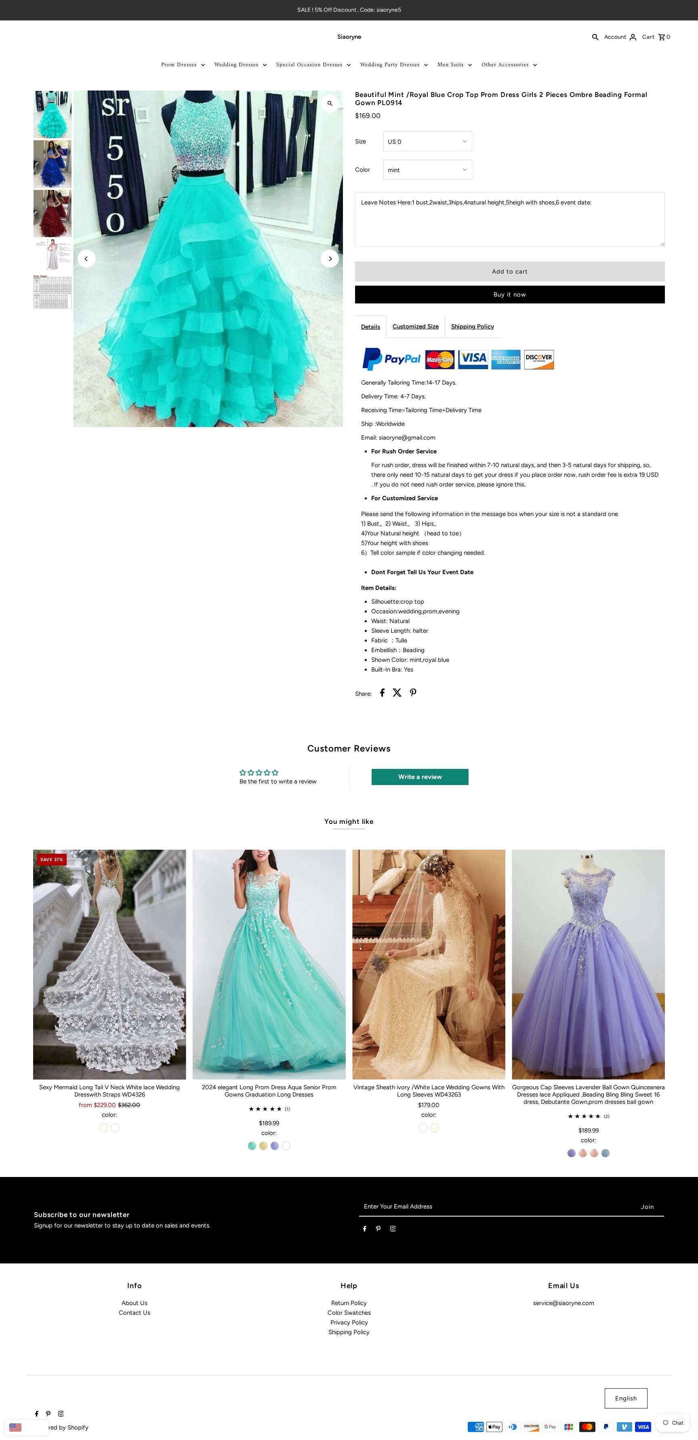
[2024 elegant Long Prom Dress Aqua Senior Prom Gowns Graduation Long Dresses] (269, 965)
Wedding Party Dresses (390, 65)
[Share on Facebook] (382, 693)
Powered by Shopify (60, 1427)
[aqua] (252, 1146)
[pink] (583, 1153)
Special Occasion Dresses (309, 65)
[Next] (330, 259)
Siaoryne (349, 36)
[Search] (595, 37)
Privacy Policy (349, 1322)
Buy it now (510, 294)
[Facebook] (364, 1230)
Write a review (420, 777)
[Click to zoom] (330, 104)
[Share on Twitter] (397, 693)
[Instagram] (393, 1230)
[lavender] (275, 1146)
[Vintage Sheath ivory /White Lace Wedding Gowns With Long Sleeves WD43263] (428, 965)
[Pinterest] (378, 1230)
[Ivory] (104, 1128)
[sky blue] (605, 1153)
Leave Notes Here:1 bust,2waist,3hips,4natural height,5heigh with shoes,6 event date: (476, 202)
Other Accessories (505, 65)
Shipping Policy (472, 326)
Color (362, 169)
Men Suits (450, 65)
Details (370, 327)
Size (360, 141)
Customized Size (416, 326)
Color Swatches (349, 1312)
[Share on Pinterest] (413, 693)
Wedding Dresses (236, 65)
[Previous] (87, 259)
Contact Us (134, 1312)
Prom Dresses (179, 65)
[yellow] (263, 1146)
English (626, 1398)
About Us (134, 1303)
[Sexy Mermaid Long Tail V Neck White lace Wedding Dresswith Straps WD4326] (109, 965)
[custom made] (286, 1146)
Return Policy (349, 1303)
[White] (115, 1128)
